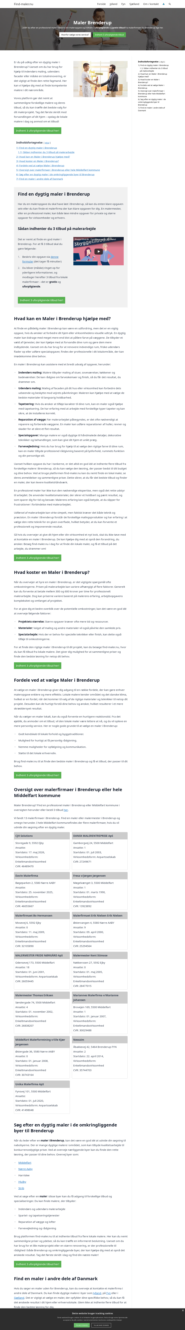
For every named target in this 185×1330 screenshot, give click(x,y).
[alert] (92, 1319)
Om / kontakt (151, 4)
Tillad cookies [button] (82, 1325)
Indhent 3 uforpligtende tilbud (109, 34)
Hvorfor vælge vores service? (75, 34)
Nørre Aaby (25, 1169)
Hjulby (22, 1181)
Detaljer (119, 1320)
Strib (21, 1188)
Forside (101, 4)
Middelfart (24, 1162)
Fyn (123, 4)
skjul (47, 142)
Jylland (113, 4)
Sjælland (134, 4)
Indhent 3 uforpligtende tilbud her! (37, 130)
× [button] (183, 1311)
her (66, 810)
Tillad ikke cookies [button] (101, 1325)
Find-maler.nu (23, 4)
